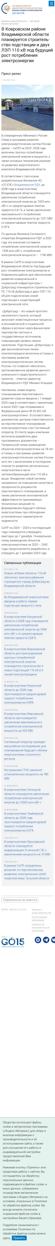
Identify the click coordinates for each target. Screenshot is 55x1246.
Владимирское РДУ (27, 184)
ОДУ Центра (34, 21)
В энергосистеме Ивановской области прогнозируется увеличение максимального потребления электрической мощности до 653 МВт (23, 722)
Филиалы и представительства (14, 21)
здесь (6, 1238)
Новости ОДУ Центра (9, 24)
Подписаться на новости (20, 900)
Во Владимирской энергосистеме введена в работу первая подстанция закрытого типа (26, 601)
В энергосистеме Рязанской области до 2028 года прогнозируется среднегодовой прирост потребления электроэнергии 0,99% (25, 694)
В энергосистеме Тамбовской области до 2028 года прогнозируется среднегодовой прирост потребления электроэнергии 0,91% (25, 822)
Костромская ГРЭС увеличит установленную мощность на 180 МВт (26, 774)
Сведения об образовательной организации (40, 927)
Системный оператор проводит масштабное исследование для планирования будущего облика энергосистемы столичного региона (25, 750)
